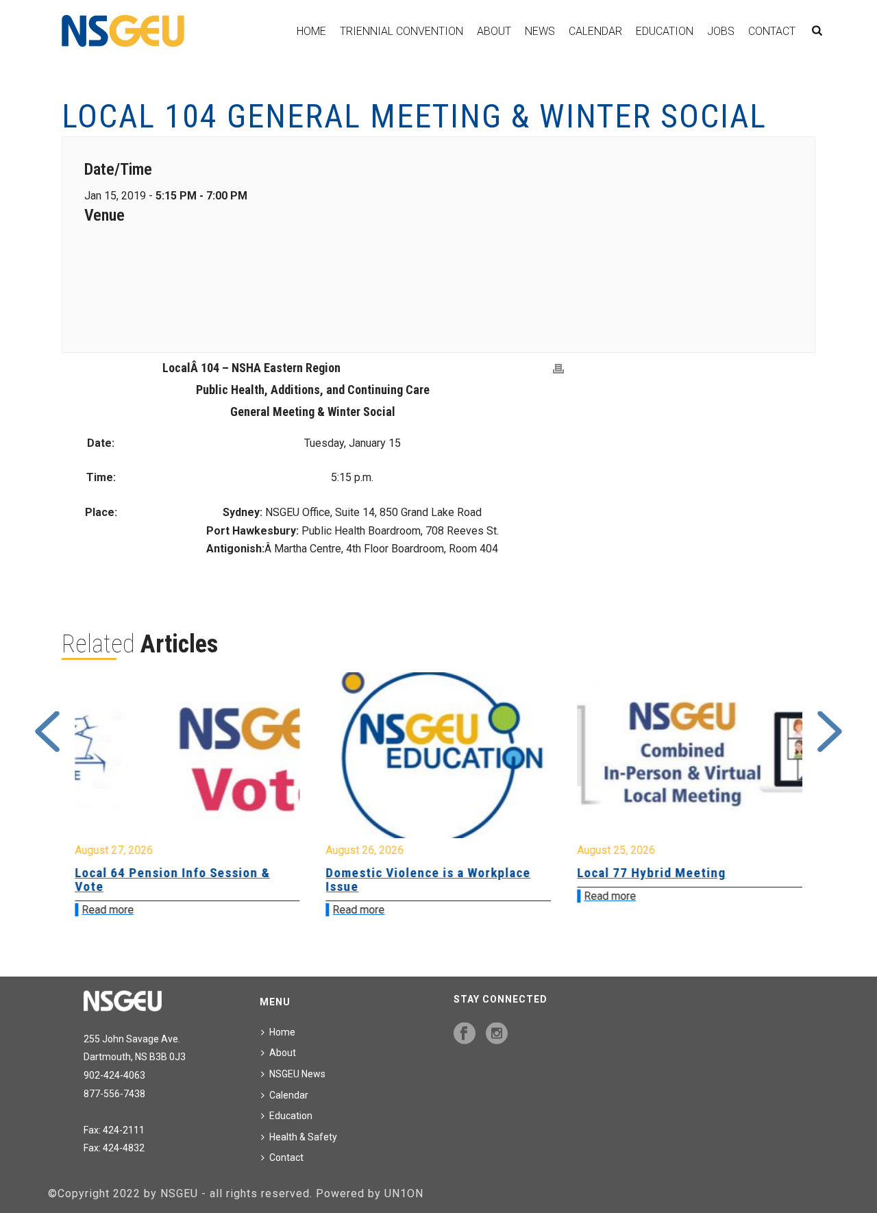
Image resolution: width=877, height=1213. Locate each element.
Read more (142, 909)
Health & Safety (303, 1136)
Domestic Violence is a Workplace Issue (212, 879)
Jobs (720, 31)
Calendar (595, 31)
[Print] (558, 369)
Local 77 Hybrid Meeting (435, 873)
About (494, 31)
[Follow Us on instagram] (497, 1034)
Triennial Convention (401, 31)
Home (311, 31)
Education (664, 31)
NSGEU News (297, 1073)
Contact (771, 31)
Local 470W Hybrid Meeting (695, 873)
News (540, 31)
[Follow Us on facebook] (464, 1034)
